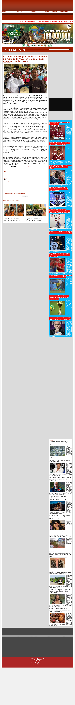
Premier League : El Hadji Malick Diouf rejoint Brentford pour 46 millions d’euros (60, 167)
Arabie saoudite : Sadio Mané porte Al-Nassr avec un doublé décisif (60, 276)
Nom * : (5, 171)
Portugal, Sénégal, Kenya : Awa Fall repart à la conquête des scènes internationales (59, 591)
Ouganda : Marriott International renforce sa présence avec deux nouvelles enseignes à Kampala (58, 498)
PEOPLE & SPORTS (64, 11)
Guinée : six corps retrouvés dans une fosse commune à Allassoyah (60, 572)
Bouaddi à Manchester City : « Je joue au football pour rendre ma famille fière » (60, 233)
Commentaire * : (7, 181)
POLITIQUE (33, 11)
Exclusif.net (13, 50)
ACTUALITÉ (19, 11)
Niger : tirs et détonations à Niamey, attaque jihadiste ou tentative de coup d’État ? (27, 21)
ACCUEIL (4, 11)
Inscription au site (37, 665)
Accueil (4, 53)
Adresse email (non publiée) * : (10, 174)
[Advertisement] (28, 16)
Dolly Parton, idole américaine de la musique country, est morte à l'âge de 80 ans (60, 554)
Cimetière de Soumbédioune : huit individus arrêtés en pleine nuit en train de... (60, 443)
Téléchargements (33, 636)
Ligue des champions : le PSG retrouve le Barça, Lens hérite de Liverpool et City (58, 189)
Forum (48, 636)
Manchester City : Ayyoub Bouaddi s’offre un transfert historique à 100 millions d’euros (59, 255)
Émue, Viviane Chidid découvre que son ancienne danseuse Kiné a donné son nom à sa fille (60, 517)
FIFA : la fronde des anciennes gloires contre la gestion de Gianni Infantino (60, 318)
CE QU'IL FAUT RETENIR (51, 11)
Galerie (18, 636)
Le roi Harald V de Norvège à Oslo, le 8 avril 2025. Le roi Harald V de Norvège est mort (60, 479)
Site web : (6, 178)
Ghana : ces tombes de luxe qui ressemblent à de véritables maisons (60, 535)
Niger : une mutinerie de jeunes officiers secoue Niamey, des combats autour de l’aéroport (34, 220)
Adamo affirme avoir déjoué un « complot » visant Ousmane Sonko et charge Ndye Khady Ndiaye (59, 610)
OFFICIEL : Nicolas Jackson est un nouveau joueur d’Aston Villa (59, 143)
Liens (64, 636)
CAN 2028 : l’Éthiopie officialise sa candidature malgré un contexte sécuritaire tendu (59, 297)
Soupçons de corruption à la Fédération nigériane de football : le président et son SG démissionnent (59, 211)
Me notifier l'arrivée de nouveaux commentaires (15, 193)
